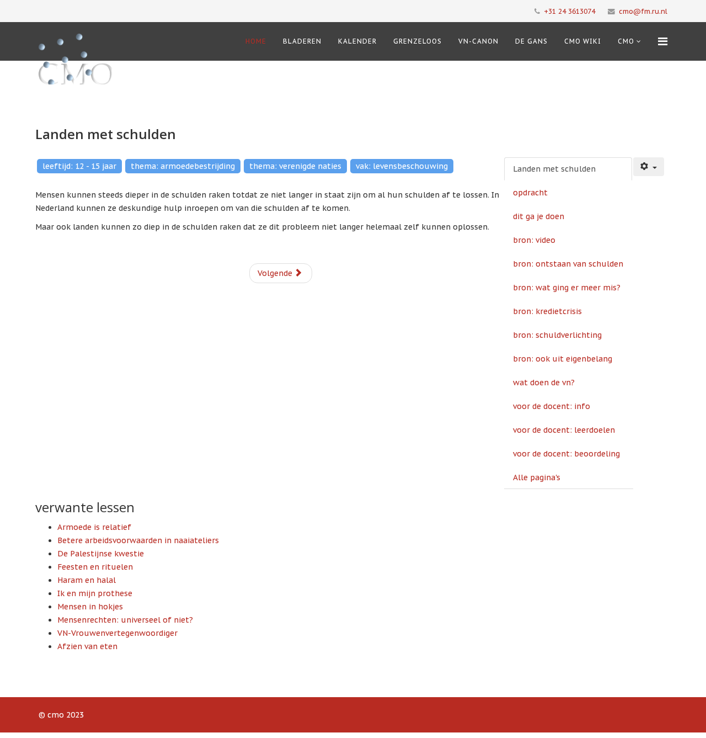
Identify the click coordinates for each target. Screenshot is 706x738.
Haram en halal (86, 580)
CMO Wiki (582, 41)
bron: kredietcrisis (547, 311)
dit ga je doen (538, 216)
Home (255, 41)
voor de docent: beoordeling (566, 454)
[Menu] (662, 41)
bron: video (534, 240)
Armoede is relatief (94, 527)
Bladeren (302, 41)
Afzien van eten (87, 646)
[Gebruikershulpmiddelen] (648, 166)
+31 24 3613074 (569, 11)
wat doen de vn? (544, 382)
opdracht (530, 193)
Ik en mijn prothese (94, 593)
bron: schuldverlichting (557, 335)
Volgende (276, 273)
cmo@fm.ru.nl (643, 11)
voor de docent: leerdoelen (564, 430)
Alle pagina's (536, 477)
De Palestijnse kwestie (100, 554)
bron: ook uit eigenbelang (562, 359)
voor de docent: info (551, 406)
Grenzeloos (417, 41)
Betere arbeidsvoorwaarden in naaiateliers (138, 540)
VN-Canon (478, 41)
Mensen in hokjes (90, 607)
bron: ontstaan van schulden (568, 264)
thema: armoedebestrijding (183, 166)
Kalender (357, 41)
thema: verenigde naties (295, 166)
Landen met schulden (554, 169)
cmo (626, 41)
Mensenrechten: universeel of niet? (125, 620)
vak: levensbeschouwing (402, 166)
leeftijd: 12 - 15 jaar (79, 166)
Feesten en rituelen (95, 567)
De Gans (531, 41)
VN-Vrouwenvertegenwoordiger (117, 633)
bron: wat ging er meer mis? (567, 288)
